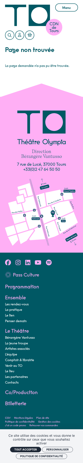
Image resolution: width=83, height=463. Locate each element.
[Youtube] (38, 263)
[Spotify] (49, 263)
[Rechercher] (9, 35)
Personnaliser (57, 449)
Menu (66, 7)
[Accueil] (27, 15)
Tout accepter (25, 449)
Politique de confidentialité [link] (41, 456)
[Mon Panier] (29, 35)
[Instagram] (18, 263)
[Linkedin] (27, 263)
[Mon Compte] (19, 35)
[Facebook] (8, 263)
